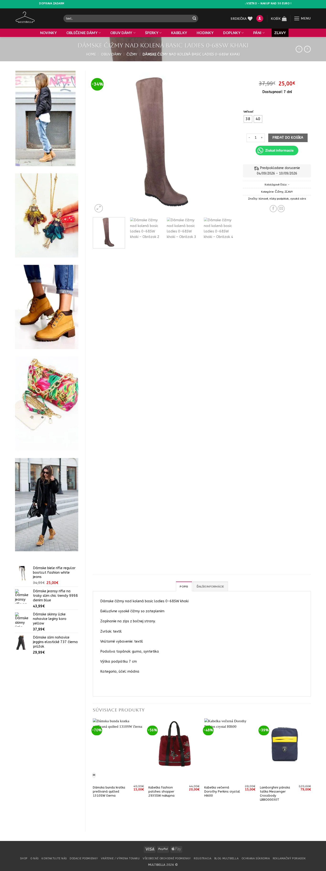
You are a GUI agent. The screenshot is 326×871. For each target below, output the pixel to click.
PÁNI (257, 33)
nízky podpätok (279, 198)
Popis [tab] (184, 586)
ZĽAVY (280, 33)
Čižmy (131, 54)
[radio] (248, 119)
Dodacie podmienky (84, 858)
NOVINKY (48, 33)
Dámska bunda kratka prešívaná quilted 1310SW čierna (109, 791)
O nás (34, 858)
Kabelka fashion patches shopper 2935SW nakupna (161, 791)
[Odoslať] (194, 18)
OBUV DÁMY (121, 33)
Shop (23, 858)
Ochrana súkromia (256, 858)
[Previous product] (307, 49)
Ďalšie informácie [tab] (210, 586)
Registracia (202, 858)
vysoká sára (298, 198)
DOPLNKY (232, 33)
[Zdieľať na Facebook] (273, 208)
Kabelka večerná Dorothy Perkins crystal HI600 (222, 791)
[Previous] (101, 142)
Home (91, 54)
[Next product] (299, 49)
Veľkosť (248, 111)
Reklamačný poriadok (289, 858)
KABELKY (179, 33)
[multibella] (35, 18)
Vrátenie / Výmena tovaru (120, 858)
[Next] (227, 142)
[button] (259, 18)
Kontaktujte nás (54, 858)
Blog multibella (226, 858)
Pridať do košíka (288, 138)
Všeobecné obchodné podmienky (167, 858)
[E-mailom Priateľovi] (281, 208)
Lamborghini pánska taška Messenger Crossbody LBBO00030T (275, 793)
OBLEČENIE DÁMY (82, 33)
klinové (263, 198)
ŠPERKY (151, 33)
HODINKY (205, 33)
